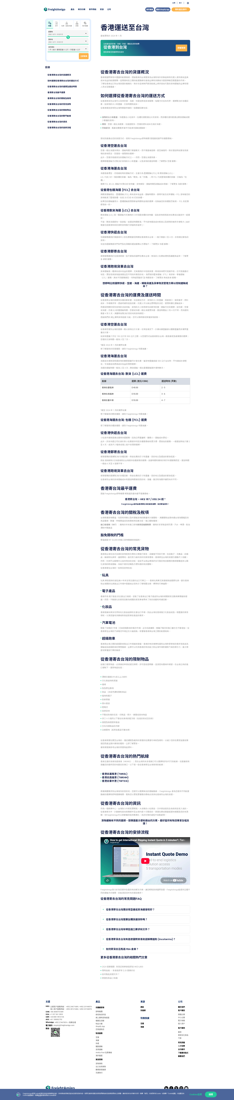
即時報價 (99, 1011)
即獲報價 (181, 48)
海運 (97, 1040)
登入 (180, 3)
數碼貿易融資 (101, 1070)
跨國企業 (181, 1014)
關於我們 (181, 1007)
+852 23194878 (86, 1009)
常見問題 (181, 1042)
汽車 (179, 1038)
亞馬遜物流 (100, 1029)
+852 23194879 (86, 1007)
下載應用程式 (183, 1053)
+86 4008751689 (56, 1012)
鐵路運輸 (99, 1046)
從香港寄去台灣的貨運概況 (59, 74)
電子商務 (181, 1020)
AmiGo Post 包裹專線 (104, 1052)
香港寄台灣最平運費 (56, 92)
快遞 (97, 1043)
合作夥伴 (181, 1049)
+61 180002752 (56, 1019)
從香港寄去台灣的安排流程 (59, 127)
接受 (211, 1094)
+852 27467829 (61, 1022)
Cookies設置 (196, 1094)
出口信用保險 (101, 1067)
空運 (97, 1037)
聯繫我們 (181, 1056)
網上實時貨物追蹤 (102, 1018)
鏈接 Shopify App (162, 9)
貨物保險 (99, 1063)
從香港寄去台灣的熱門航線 (59, 116)
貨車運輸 (99, 1049)
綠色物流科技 (101, 1015)
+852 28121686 (72, 1009)
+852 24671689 (72, 1007)
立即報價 (83, 56)
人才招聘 (181, 1046)
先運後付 (99, 1073)
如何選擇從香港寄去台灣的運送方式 (63, 80)
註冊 (173, 3)
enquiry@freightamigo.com (64, 1025)
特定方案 (99, 1024)
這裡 (39, 1095)
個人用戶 (181, 1024)
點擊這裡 (72, 1022)
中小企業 (181, 1017)
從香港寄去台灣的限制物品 (59, 110)
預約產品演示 (181, 9)
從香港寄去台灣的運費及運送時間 (62, 86)
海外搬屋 (149, 9)
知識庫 (143, 1010)
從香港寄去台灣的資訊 (57, 121)
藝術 (179, 1032)
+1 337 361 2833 (56, 1014)
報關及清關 (100, 1021)
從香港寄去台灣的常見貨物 (59, 104)
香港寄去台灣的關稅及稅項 (59, 98)
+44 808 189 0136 (57, 1017)
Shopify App (100, 1026)
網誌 (142, 1007)
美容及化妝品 (183, 1035)
